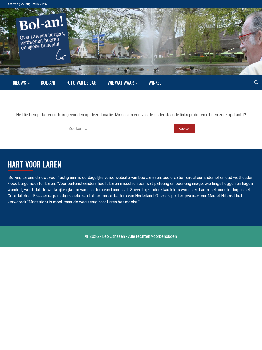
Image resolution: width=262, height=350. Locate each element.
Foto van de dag (81, 82)
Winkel (155, 82)
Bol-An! (48, 82)
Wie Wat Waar (121, 82)
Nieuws (19, 82)
